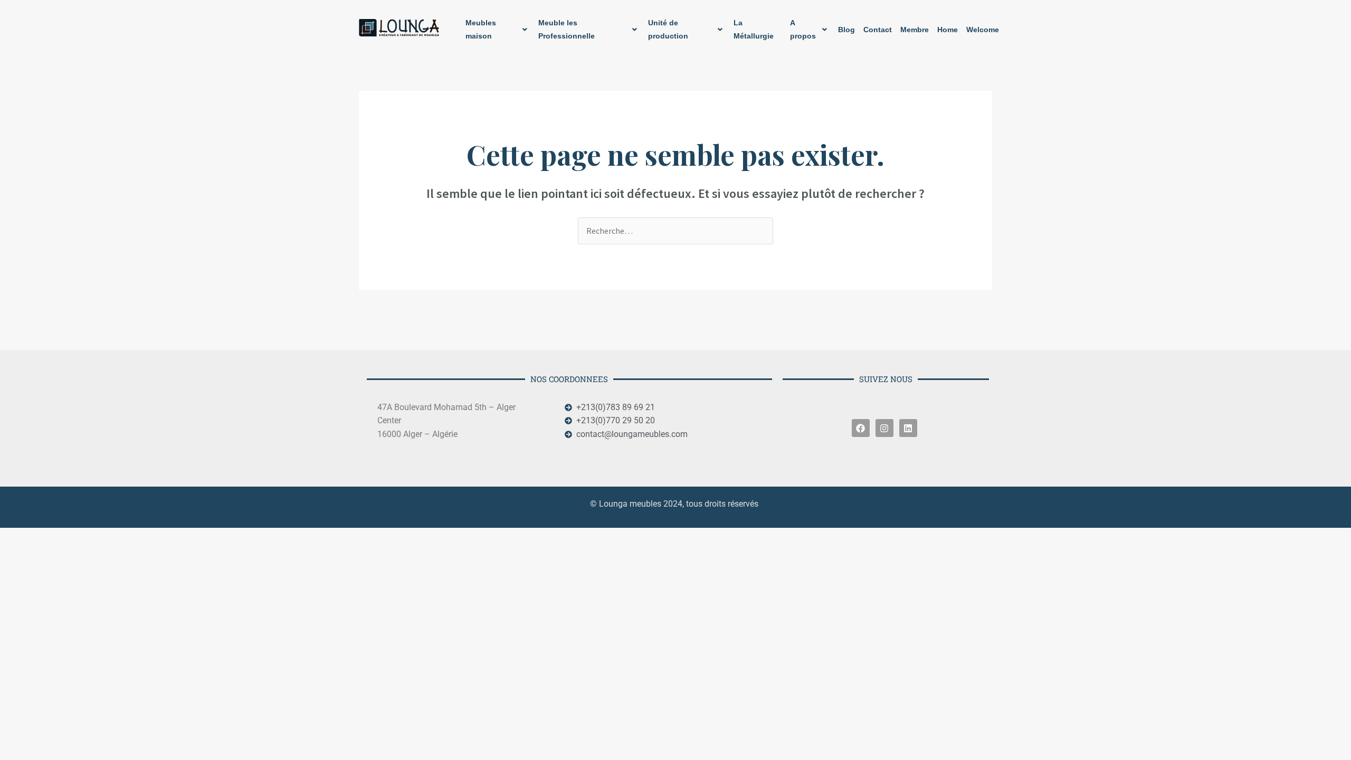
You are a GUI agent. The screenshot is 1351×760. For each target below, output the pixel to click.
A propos (803, 29)
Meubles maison (480, 29)
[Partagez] (93, 537)
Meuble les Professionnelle (566, 29)
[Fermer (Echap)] (130, 537)
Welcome (982, 29)
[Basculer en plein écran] (55, 537)
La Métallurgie (754, 29)
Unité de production (668, 29)
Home (947, 29)
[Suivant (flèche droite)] (55, 556)
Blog (846, 29)
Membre (914, 29)
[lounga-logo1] (399, 27)
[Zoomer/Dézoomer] (18, 537)
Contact (877, 29)
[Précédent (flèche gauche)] (18, 556)
